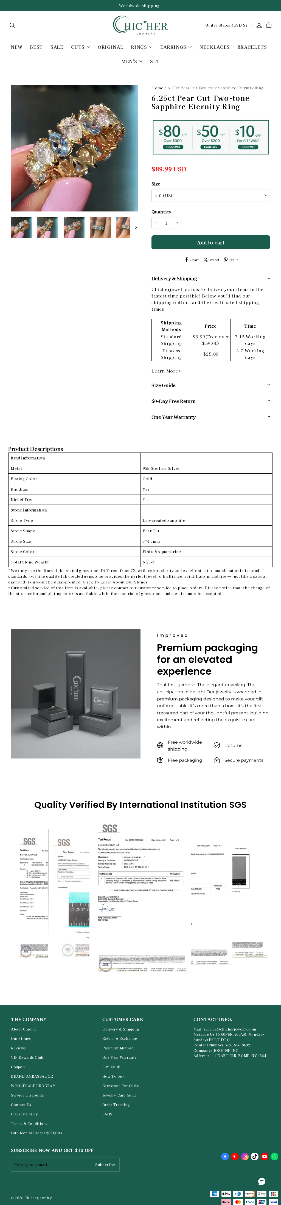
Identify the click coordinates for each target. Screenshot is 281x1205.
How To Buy (113, 1076)
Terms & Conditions (29, 1123)
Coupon (18, 1066)
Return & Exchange (119, 1038)
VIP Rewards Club (27, 1057)
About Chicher (24, 1029)
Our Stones (21, 1038)
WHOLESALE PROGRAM (33, 1085)
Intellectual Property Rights (36, 1132)
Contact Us (21, 1104)
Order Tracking (116, 1104)
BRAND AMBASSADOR (32, 1076)
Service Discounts (27, 1095)
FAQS (107, 1114)
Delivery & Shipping (120, 1029)
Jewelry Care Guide (119, 1095)
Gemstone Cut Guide (120, 1085)
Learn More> (166, 371)
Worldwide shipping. (140, 5)
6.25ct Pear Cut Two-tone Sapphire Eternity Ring (216, 87)
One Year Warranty (119, 1057)
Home (157, 87)
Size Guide (111, 1066)
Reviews (18, 1048)
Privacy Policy (24, 1114)
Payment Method (118, 1048)
